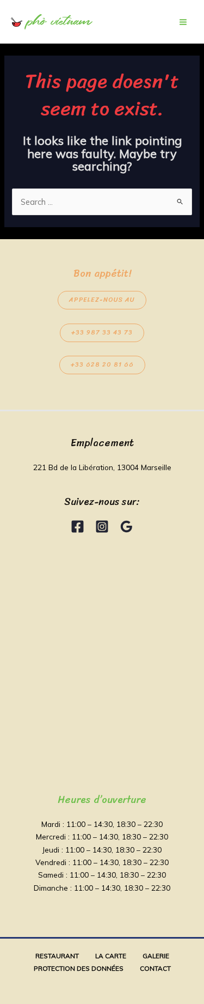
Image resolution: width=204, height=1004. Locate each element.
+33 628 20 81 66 (102, 364)
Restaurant (57, 956)
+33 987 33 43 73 (102, 332)
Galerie (156, 956)
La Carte (110, 956)
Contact (155, 968)
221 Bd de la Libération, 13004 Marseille (102, 467)
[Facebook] (77, 526)
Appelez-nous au (102, 300)
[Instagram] (102, 526)
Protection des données (78, 968)
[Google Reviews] (126, 526)
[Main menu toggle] (183, 22)
